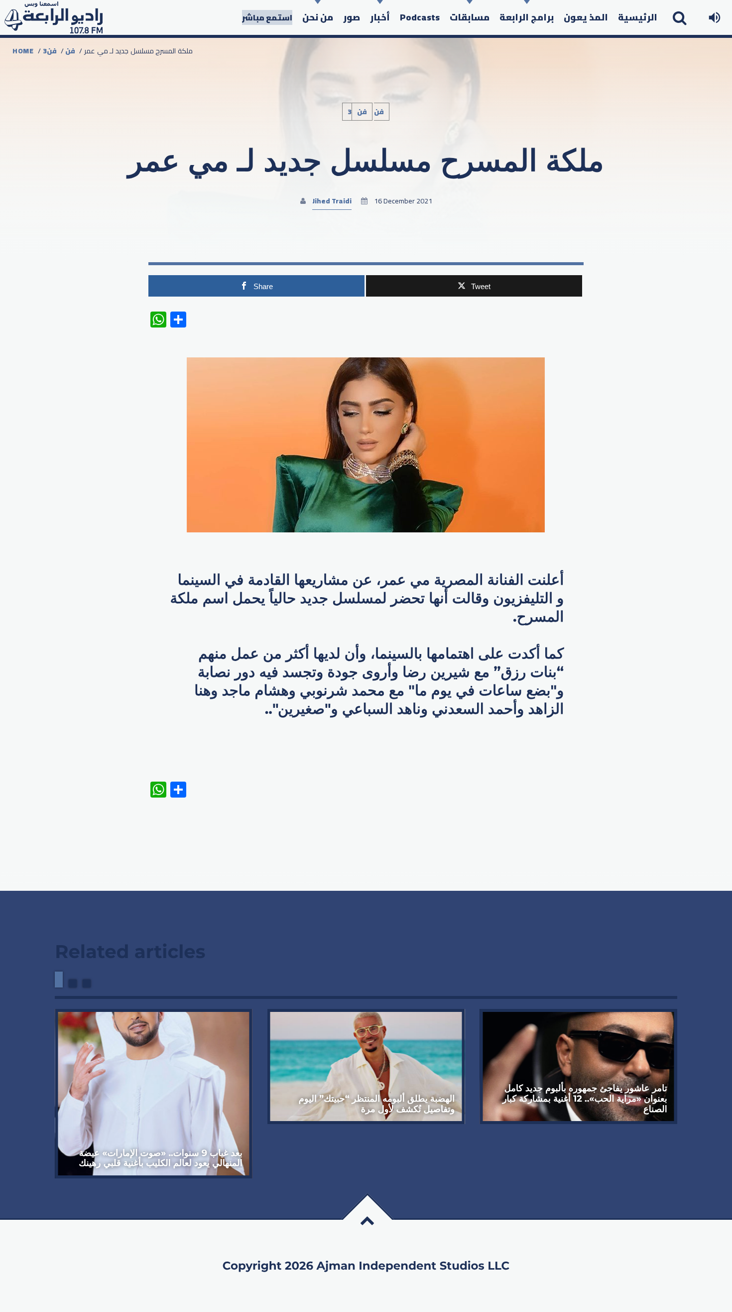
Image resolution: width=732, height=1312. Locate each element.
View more (153, 1093)
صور (351, 17)
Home (23, 50)
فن (70, 50)
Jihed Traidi (332, 200)
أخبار (380, 17)
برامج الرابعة (526, 17)
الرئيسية (637, 17)
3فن (50, 50)
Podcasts (420, 17)
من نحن (317, 17)
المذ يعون (586, 17)
